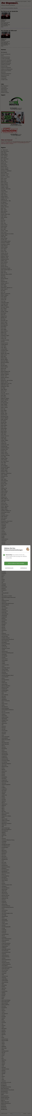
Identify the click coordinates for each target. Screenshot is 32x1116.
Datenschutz (9, 568)
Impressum (23, 568)
